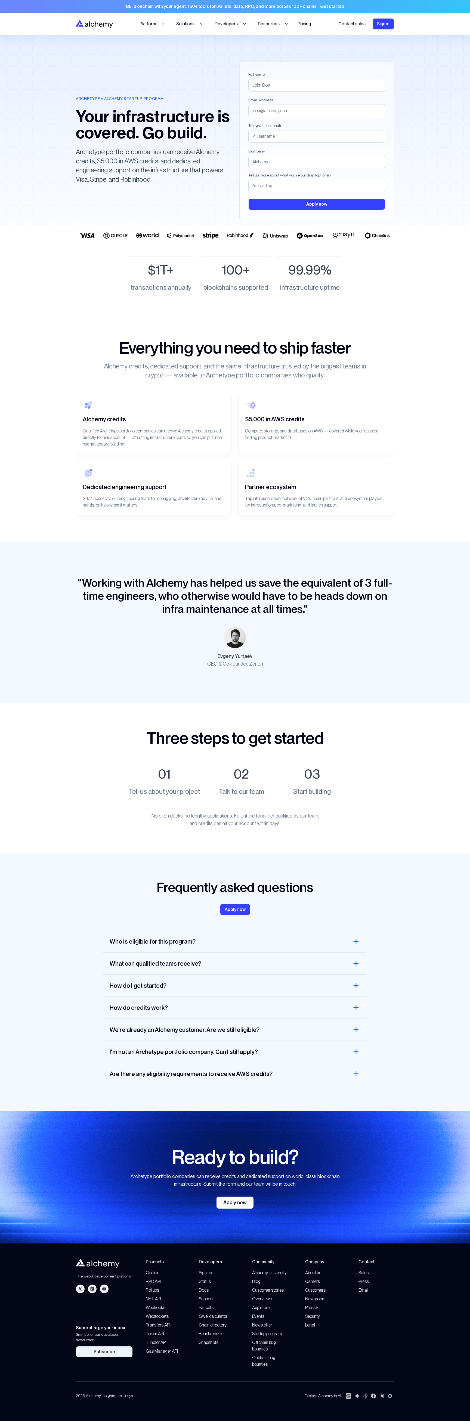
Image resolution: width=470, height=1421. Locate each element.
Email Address (260, 100)
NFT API (153, 1298)
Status (205, 1281)
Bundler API (156, 1342)
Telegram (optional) (264, 125)
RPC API (153, 1281)
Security (312, 1316)
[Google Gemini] (357, 1396)
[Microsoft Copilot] (373, 1396)
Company (256, 151)
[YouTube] (104, 1289)
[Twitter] (80, 1289)
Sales (363, 1272)
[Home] (94, 24)
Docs (204, 1290)
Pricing (304, 23)
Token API (155, 1333)
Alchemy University (269, 1272)
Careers (312, 1281)
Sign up (205, 1272)
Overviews (262, 1298)
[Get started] (235, 6)
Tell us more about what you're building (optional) (289, 175)
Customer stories (268, 1290)
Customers (315, 1290)
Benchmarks (210, 1333)
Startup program (267, 1333)
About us (313, 1272)
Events (258, 1316)
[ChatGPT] (348, 1396)
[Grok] (390, 1396)
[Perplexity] (365, 1396)
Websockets (157, 1316)
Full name (256, 74)
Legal (310, 1325)
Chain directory (213, 1325)
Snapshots (208, 1342)
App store (261, 1307)
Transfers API (158, 1325)
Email (363, 1290)
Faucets (206, 1307)
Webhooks (155, 1307)
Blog (256, 1281)
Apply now (235, 1202)
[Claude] (382, 1396)
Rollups (152, 1290)
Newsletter (262, 1325)
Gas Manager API (162, 1351)
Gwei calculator (213, 1316)
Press (363, 1281)
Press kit (313, 1307)
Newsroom (315, 1298)
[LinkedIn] (92, 1289)
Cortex (152, 1272)
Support (206, 1298)
